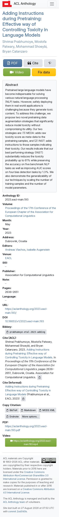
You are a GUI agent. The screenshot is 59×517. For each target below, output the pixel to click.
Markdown (30, 410)
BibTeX (14, 410)
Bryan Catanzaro (14, 51)
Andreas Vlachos (15, 249)
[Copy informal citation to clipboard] (23, 398)
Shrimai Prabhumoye (17, 42)
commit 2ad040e (17, 511)
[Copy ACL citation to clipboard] (39, 377)
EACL (8, 258)
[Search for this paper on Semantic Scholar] (50, 63)
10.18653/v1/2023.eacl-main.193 (24, 321)
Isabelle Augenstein (38, 249)
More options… (30, 416)
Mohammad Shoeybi (31, 46)
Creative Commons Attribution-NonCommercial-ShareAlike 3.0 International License (26, 475)
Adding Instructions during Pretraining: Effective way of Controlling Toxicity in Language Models (25, 24)
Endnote (14, 416)
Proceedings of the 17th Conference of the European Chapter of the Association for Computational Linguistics (30, 211)
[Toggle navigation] (52, 4)
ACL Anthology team (14, 502)
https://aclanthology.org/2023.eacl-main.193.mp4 (32, 442)
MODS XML (48, 410)
